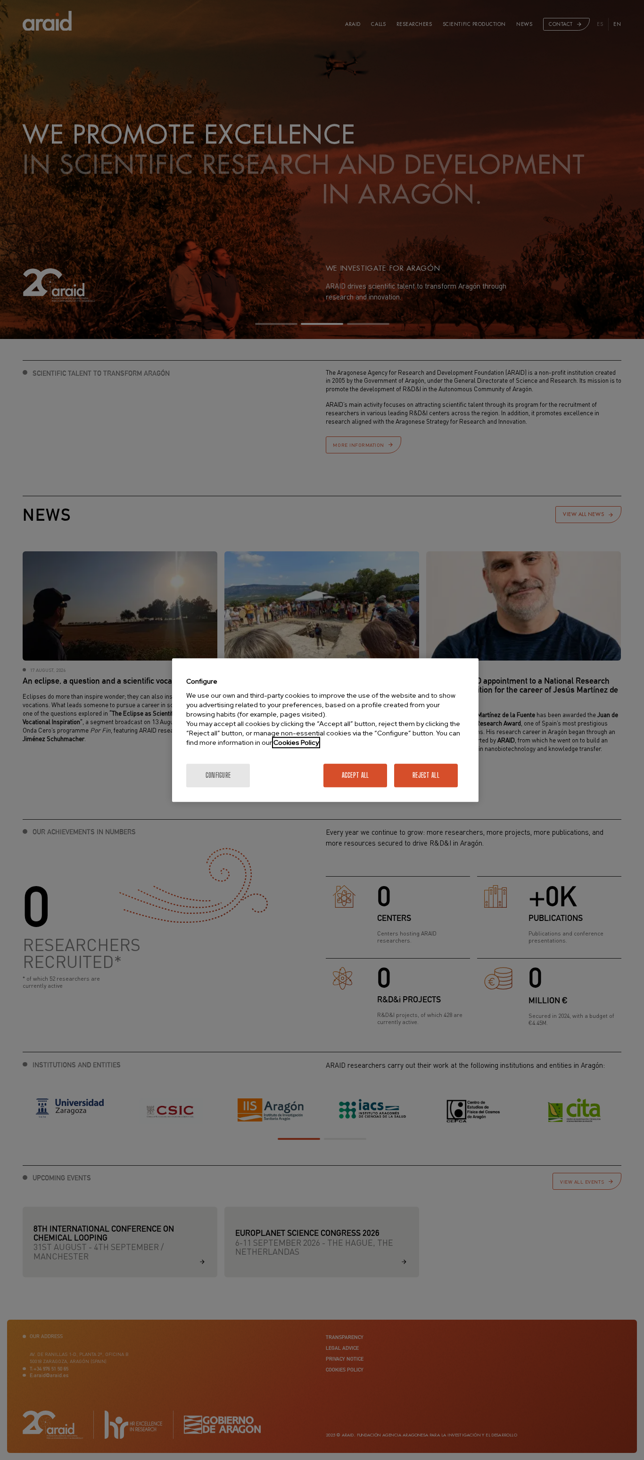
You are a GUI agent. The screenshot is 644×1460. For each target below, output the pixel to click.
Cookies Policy (296, 742)
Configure (218, 775)
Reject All (426, 775)
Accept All (355, 775)
